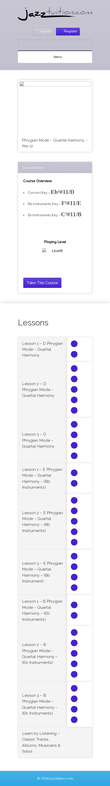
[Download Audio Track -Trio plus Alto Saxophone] (74, 368)
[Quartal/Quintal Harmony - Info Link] (74, 343)
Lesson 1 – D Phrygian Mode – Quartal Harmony (42, 349)
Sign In (45, 31)
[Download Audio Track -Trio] (74, 354)
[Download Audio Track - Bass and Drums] (74, 389)
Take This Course (42, 282)
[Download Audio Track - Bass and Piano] (74, 400)
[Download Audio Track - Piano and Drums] (74, 410)
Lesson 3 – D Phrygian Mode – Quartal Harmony (38, 440)
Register (70, 31)
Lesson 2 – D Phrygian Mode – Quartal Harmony (38, 389)
